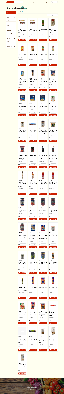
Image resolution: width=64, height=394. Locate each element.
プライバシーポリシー (27, 380)
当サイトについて (20, 380)
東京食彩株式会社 (32, 385)
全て (22, 11)
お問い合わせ (44, 380)
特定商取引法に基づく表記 (37, 380)
